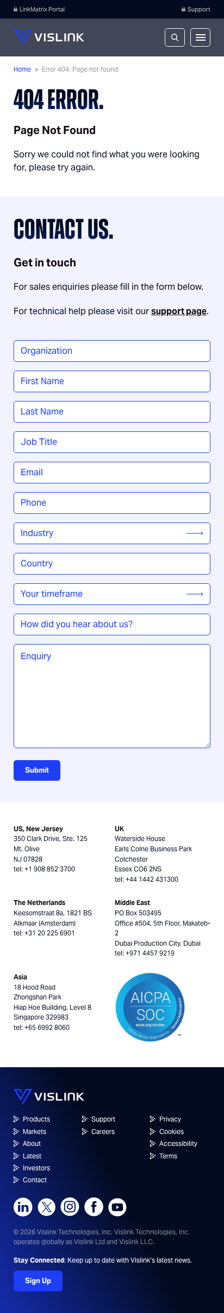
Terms (168, 1156)
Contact (35, 1180)
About (32, 1143)
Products (36, 1119)
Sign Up (38, 1280)
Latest (32, 1156)
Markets (34, 1131)
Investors (36, 1168)
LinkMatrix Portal (42, 9)
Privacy (170, 1119)
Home (22, 69)
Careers (103, 1131)
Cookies (171, 1131)
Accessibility (178, 1143)
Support (199, 9)
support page (179, 311)
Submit (37, 770)
